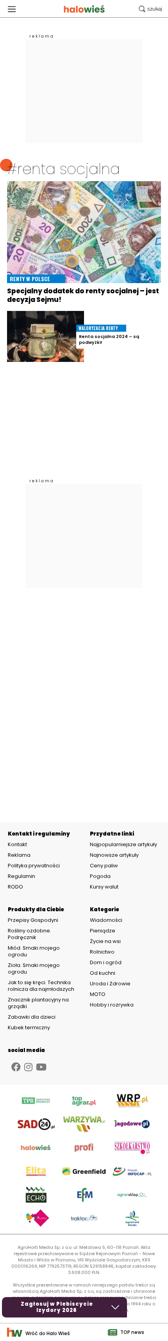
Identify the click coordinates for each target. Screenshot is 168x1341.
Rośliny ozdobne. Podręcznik (29, 934)
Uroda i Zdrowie (110, 983)
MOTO (97, 994)
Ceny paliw (104, 865)
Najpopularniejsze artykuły (123, 844)
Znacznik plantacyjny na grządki (38, 1003)
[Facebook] (16, 1067)
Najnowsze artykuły (114, 855)
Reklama (19, 855)
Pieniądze (102, 930)
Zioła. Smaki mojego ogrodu (34, 968)
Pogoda (100, 876)
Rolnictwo (102, 952)
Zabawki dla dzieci (31, 1017)
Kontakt (17, 844)
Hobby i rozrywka (112, 1004)
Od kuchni (102, 973)
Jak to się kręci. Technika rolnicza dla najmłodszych (41, 986)
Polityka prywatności (34, 865)
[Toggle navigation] (12, 9)
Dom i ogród (106, 962)
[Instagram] (28, 1067)
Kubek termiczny (29, 1027)
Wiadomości (106, 920)
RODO (15, 886)
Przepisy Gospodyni (33, 920)
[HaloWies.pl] (84, 9)
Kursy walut (104, 886)
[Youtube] (41, 1067)
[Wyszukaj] (150, 9)
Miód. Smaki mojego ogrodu (34, 951)
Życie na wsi (105, 941)
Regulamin (21, 876)
